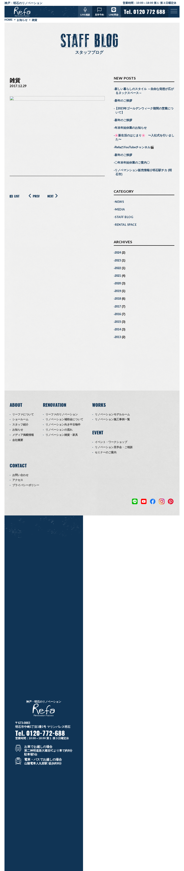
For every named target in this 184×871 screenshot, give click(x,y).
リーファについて (23, 414)
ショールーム (20, 419)
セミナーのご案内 (105, 452)
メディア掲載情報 (23, 434)
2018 (118, 298)
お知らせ (17, 429)
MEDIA (120, 209)
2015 (118, 321)
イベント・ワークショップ (111, 442)
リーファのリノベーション (62, 414)
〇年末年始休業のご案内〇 (132, 162)
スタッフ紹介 (20, 424)
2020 (118, 283)
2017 (118, 306)
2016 (118, 314)
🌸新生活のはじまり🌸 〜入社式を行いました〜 (144, 137)
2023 (118, 260)
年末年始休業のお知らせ (131, 127)
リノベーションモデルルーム (112, 414)
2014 (118, 329)
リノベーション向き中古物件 (63, 424)
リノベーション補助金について (64, 419)
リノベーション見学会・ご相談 (114, 447)
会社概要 (17, 440)
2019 (118, 291)
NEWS (119, 202)
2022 (118, 268)
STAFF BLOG (124, 217)
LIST (16, 196)
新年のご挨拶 (123, 100)
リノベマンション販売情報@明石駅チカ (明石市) (143, 172)
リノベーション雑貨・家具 (62, 434)
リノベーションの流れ (59, 429)
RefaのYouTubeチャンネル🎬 (134, 147)
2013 (118, 337)
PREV (36, 196)
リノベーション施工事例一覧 (112, 419)
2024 (118, 252)
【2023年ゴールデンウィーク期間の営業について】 (144, 110)
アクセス (17, 480)
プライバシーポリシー (25, 485)
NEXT (50, 196)
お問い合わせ (20, 475)
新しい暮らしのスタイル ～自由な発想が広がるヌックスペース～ (144, 91)
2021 (118, 275)
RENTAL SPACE (125, 224)
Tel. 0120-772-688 (40, 733)
